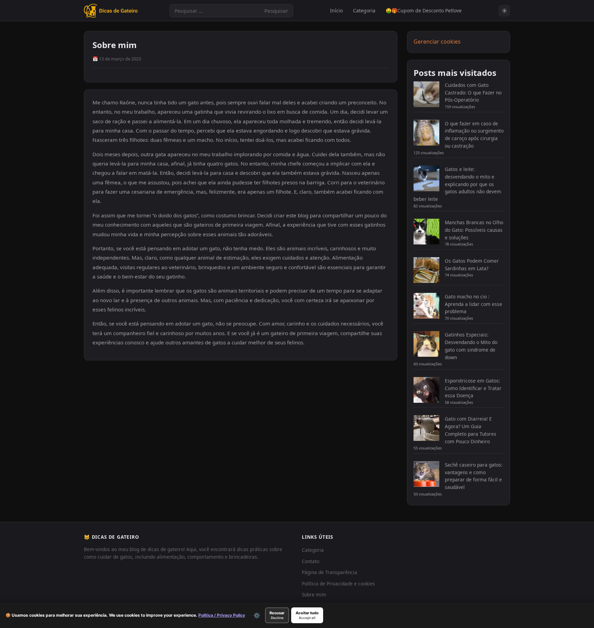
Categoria (364, 10)
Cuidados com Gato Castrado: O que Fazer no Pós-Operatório (473, 92)
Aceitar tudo (307, 615)
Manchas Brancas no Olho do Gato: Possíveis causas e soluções (474, 230)
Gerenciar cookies (437, 41)
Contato (310, 561)
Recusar (277, 615)
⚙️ (256, 615)
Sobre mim (314, 594)
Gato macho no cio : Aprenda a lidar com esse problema (473, 304)
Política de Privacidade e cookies (338, 583)
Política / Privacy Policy (221, 615)
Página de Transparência (329, 572)
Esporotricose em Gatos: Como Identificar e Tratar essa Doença (473, 388)
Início (336, 10)
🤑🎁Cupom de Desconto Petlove (424, 10)
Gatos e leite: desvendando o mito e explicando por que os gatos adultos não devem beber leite (457, 184)
